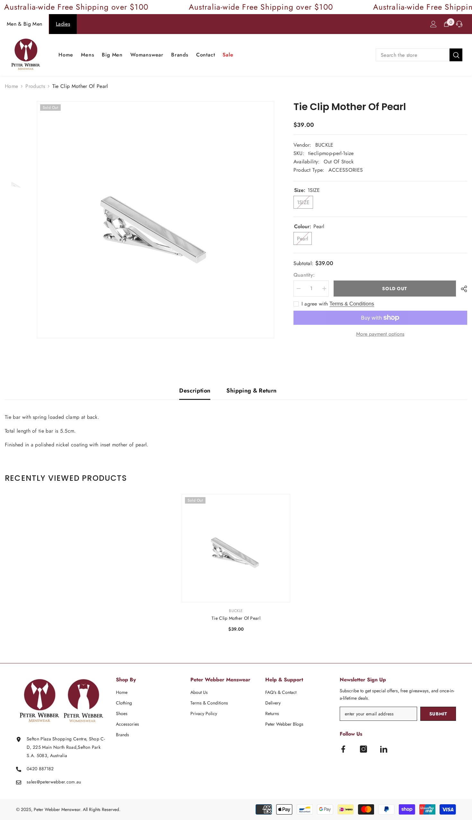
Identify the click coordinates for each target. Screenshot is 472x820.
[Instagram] (363, 749)
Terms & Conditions (351, 303)
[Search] (419, 54)
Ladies (63, 24)
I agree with (315, 304)
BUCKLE (324, 145)
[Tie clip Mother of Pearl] (236, 548)
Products (35, 86)
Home (11, 86)
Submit (438, 714)
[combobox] (413, 54)
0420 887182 (40, 768)
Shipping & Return (251, 390)
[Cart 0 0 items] (446, 24)
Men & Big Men (24, 24)
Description (194, 390)
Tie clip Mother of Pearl (236, 618)
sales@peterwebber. (46, 782)
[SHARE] (461, 289)
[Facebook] (343, 749)
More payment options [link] (380, 334)
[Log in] (433, 24)
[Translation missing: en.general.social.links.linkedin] (383, 749)
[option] (155, 219)
